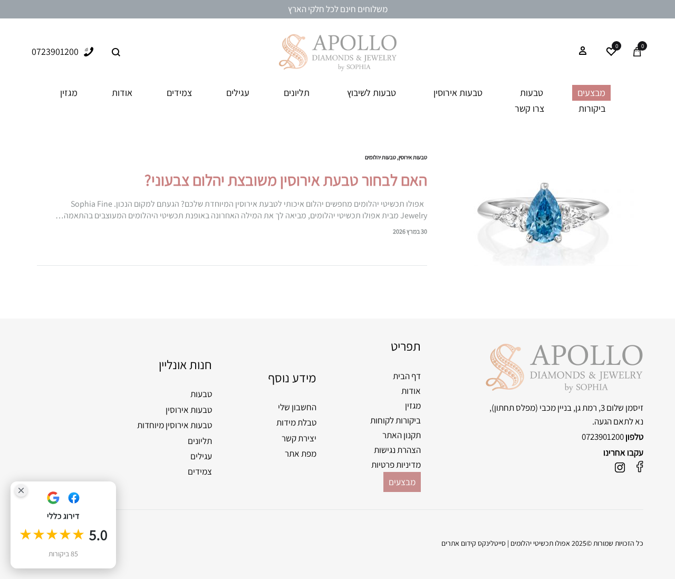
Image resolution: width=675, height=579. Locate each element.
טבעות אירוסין (458, 92)
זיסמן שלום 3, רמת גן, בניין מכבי (591, 407)
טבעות (531, 92)
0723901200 (603, 436)
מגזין (69, 92)
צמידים (179, 92)
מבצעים (591, 92)
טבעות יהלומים (380, 157)
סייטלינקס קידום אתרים (473, 543)
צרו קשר (529, 108)
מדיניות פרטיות (396, 464)
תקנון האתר (401, 435)
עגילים (237, 92)
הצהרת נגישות (397, 450)
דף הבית (407, 376)
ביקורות (591, 108)
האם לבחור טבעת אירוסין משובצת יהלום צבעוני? (285, 179)
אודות (122, 92)
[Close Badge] (21, 490)
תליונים (297, 92)
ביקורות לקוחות (395, 420)
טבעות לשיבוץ (371, 92)
